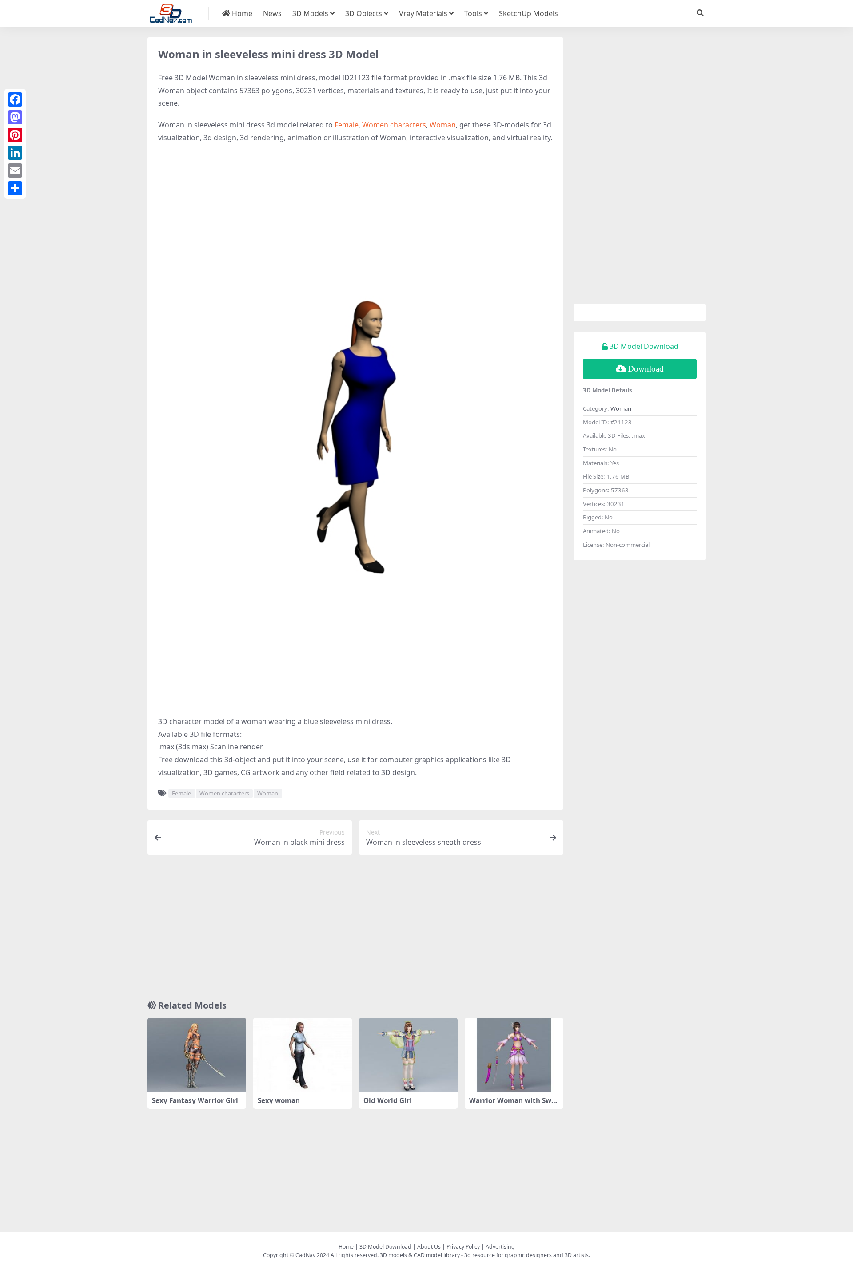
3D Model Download (385, 1246)
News (272, 13)
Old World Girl (387, 1100)
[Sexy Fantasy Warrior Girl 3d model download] (196, 1055)
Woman (443, 125)
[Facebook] (15, 99)
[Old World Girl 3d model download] (408, 1055)
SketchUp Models (528, 13)
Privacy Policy (463, 1246)
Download (646, 368)
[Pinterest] (15, 135)
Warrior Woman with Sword (513, 1104)
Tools (473, 13)
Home (241, 13)
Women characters (394, 125)
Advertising (500, 1246)
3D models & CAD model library (420, 1255)
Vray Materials (423, 13)
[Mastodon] (15, 117)
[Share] (15, 188)
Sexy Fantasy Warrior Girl (195, 1100)
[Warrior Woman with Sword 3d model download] (514, 1055)
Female (347, 125)
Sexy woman (279, 1100)
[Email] (15, 170)
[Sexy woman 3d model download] (302, 1055)
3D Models (310, 13)
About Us (429, 1246)
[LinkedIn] (15, 153)
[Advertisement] (355, 215)
